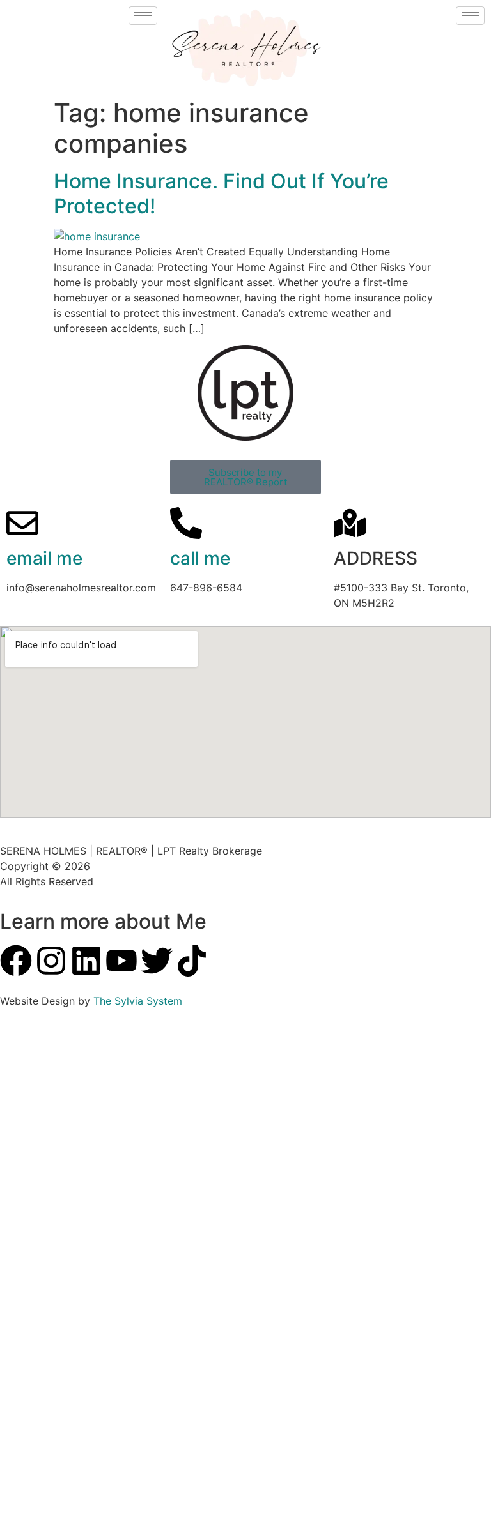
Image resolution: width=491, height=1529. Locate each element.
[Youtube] (121, 961)
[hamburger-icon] (143, 15)
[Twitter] (157, 961)
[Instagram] (51, 961)
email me (44, 558)
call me (200, 558)
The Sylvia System (137, 1000)
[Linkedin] (86, 961)
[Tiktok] (192, 961)
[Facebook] (16, 961)
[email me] (22, 523)
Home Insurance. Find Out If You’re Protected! (221, 193)
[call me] (186, 523)
